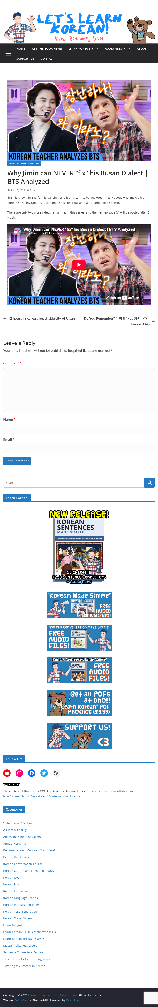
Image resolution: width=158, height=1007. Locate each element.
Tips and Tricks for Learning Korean (27, 959)
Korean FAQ (11, 877)
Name (9, 419)
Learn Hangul (12, 925)
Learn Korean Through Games (24, 939)
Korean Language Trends (20, 898)
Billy (32, 190)
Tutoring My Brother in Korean (24, 966)
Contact (47, 58)
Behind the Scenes (16, 857)
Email (8, 439)
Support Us (25, 58)
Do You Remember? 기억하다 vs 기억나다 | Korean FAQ (117, 321)
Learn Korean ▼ (81, 48)
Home (20, 48)
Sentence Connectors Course (23, 952)
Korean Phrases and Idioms (22, 905)
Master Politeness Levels (20, 945)
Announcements (14, 843)
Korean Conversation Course (23, 864)
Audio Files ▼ (115, 48)
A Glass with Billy (15, 830)
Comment (12, 363)
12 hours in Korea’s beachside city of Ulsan (41, 318)
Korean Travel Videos (17, 918)
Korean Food (12, 884)
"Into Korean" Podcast (18, 823)
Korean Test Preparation (20, 911)
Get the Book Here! (47, 48)
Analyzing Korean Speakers (24, 163)
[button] (96, 49)
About (141, 48)
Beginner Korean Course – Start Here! (29, 850)
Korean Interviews (15, 891)
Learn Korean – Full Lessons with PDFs (29, 932)
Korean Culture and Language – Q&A (28, 871)
